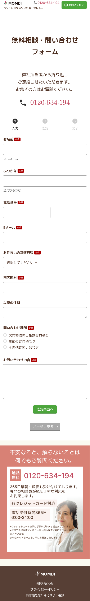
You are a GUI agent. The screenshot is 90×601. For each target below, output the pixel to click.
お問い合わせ (45, 583)
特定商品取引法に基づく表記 (45, 595)
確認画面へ (45, 409)
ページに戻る (43, 426)
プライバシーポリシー (45, 589)
